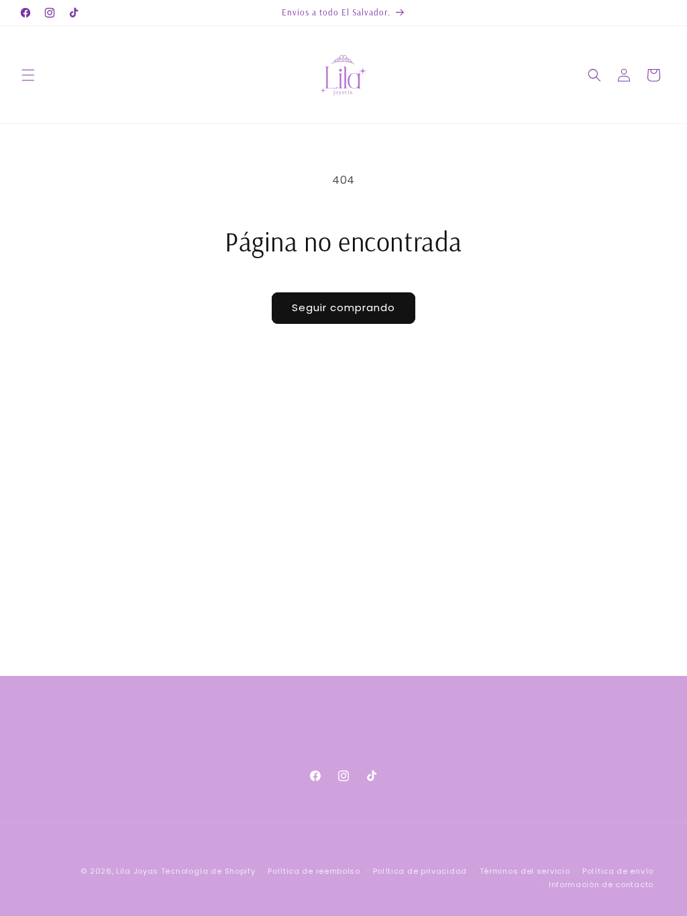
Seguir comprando (343, 307)
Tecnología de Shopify (208, 871)
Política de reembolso (314, 871)
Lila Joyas (137, 871)
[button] (28, 75)
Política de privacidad (420, 871)
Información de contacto (601, 884)
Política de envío (617, 871)
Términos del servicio (525, 871)
